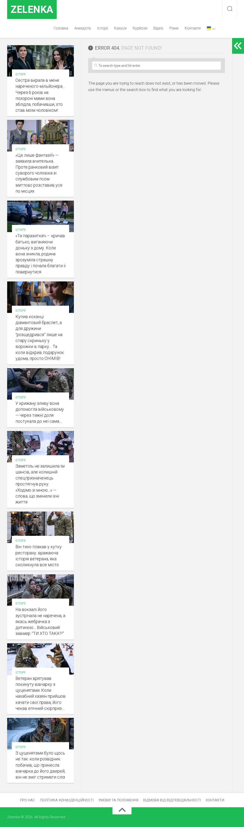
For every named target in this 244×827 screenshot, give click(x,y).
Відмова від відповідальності (172, 800)
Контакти (193, 28)
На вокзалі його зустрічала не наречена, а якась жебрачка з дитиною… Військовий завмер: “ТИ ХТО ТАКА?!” (40, 621)
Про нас (27, 800)
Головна (61, 28)
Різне (173, 28)
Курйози (140, 28)
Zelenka (32, 9)
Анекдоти (82, 28)
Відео (158, 28)
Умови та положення (118, 800)
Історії (102, 28)
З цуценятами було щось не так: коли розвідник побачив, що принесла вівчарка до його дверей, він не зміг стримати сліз (40, 764)
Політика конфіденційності (67, 800)
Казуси (120, 28)
